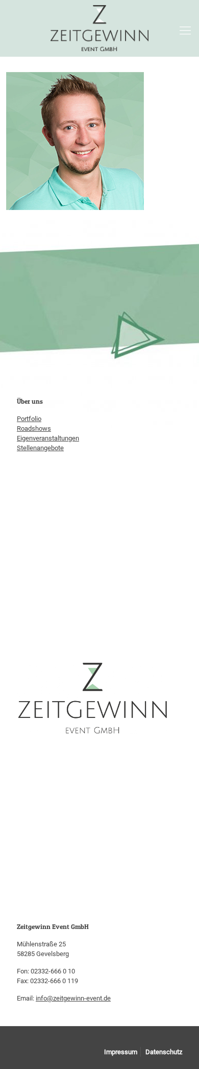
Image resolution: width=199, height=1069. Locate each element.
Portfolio (29, 419)
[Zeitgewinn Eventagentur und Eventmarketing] (99, 28)
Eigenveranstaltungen (48, 438)
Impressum (120, 1052)
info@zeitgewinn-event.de (73, 998)
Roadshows (34, 428)
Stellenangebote (40, 448)
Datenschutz (163, 1052)
